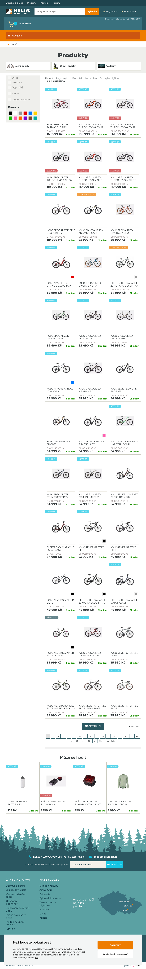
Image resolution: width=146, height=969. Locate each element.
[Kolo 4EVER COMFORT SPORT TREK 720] (124, 474)
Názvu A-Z (76, 78)
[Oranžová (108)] (20, 118)
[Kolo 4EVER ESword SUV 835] (61, 421)
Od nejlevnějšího (109, 78)
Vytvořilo (127, 965)
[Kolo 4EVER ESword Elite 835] (124, 368)
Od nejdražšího (56, 81)
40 (114, 736)
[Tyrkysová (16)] (35, 118)
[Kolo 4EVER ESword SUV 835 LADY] (93, 421)
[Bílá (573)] (15, 113)
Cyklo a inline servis (50, 898)
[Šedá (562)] (20, 113)
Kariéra (56, 3)
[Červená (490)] (25, 113)
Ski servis (44, 894)
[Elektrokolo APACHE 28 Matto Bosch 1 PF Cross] (93, 579)
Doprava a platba (14, 3)
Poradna (44, 909)
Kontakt (44, 3)
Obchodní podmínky (12, 902)
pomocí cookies (32, 952)
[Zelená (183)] (10, 118)
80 (89, 741)
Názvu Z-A (91, 78)
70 (77, 741)
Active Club (45, 890)
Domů (14, 44)
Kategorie (17, 35)
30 (103, 736)
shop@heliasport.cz (105, 856)
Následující (110, 741)
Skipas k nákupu (48, 885)
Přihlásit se (130, 11)
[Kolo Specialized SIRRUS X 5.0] (93, 368)
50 (126, 736)
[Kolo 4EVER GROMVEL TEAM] (124, 632)
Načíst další (93, 726)
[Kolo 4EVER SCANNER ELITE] (61, 579)
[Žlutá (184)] (35, 113)
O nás (42, 913)
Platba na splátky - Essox (16, 916)
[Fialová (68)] (25, 118)
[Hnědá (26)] (30, 118)
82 (100, 741)
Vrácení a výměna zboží (16, 895)
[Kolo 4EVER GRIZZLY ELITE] (124, 526)
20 (91, 736)
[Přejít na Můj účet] (140, 12)
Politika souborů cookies (15, 923)
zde (36, 957)
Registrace (111, 11)
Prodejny (31, 3)
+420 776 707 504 (51, 856)
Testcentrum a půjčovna (47, 903)
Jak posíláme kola (16, 890)
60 (137, 736)
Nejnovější (62, 78)
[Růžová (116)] (15, 118)
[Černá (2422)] (10, 113)
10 (80, 736)
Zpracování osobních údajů (18, 909)
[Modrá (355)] (30, 113)
